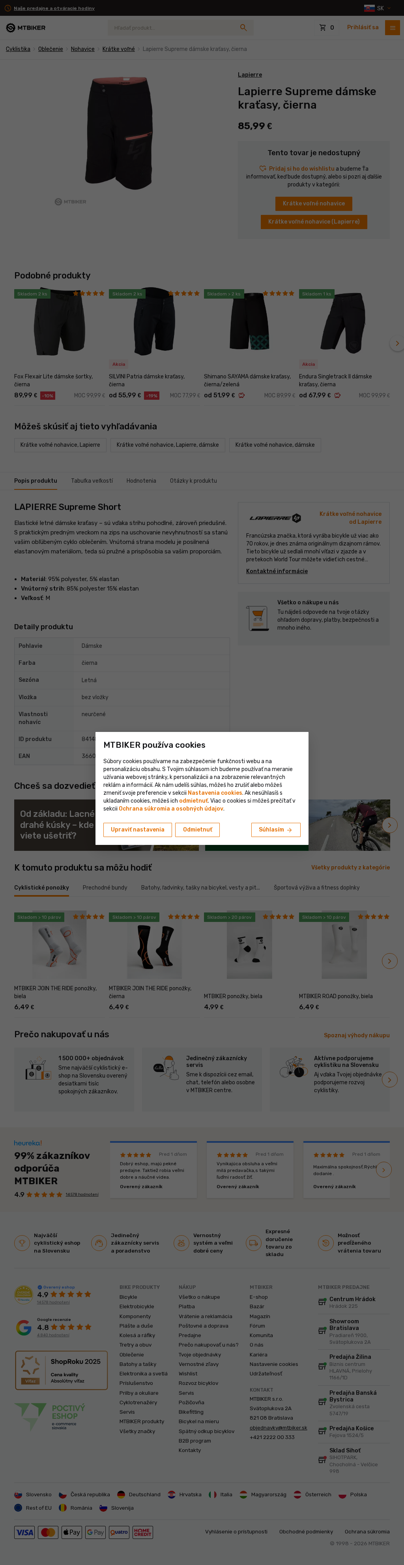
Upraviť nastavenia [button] (138, 829)
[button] (193, 801)
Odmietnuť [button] (197, 829)
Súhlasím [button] (276, 830)
